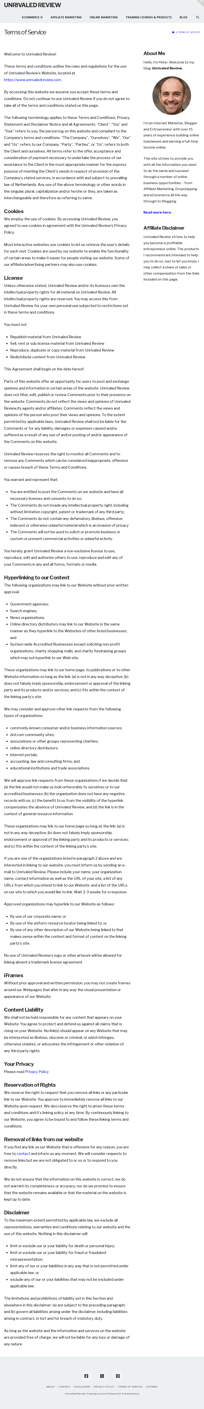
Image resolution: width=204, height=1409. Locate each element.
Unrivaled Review (32, 5)
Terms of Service (130, 1386)
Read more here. (157, 212)
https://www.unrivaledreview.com (32, 80)
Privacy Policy (37, 1071)
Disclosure (82, 1386)
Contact (65, 1386)
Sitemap (152, 1386)
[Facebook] (86, 1376)
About (50, 1386)
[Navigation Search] (195, 15)
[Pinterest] (117, 1376)
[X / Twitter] (102, 1376)
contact (24, 1153)
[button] (200, 4)
